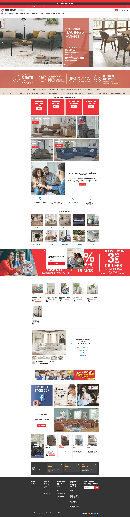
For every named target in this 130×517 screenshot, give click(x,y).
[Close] (83, 249)
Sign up (56, 263)
